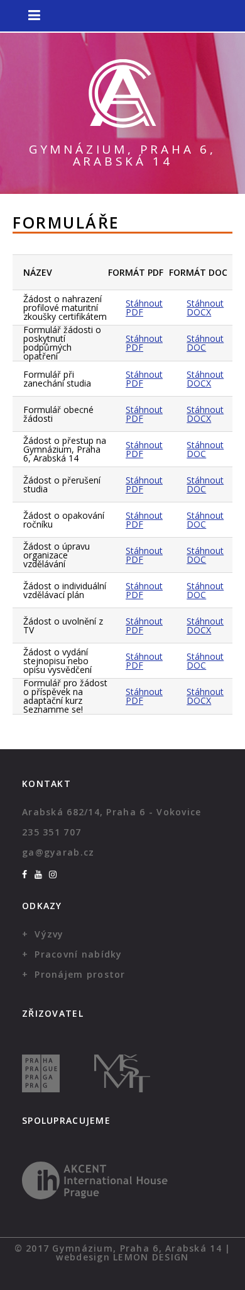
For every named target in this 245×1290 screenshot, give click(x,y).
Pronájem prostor (80, 974)
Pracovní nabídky (78, 954)
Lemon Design (150, 1257)
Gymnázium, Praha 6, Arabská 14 (122, 155)
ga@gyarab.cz (58, 852)
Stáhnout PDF (144, 307)
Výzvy (49, 934)
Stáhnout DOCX (205, 307)
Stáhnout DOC (205, 342)
